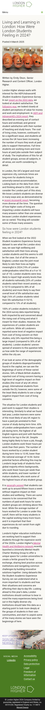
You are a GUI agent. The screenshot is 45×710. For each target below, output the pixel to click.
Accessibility (30, 656)
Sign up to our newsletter (13, 641)
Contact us (29, 679)
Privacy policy (31, 660)
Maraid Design (22, 707)
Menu (5, 12)
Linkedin (11, 660)
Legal (26, 667)
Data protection (32, 663)
